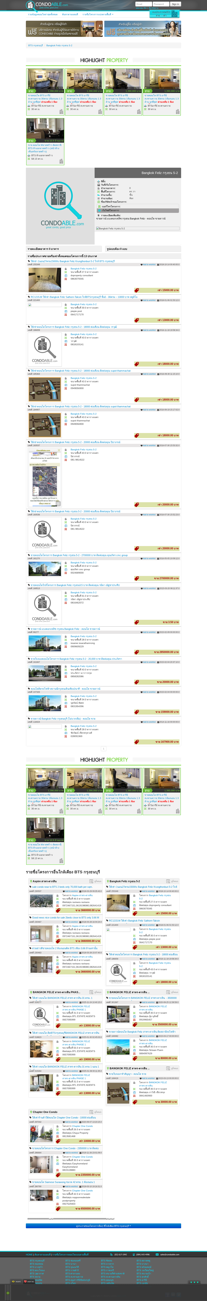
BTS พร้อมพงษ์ (144, 1267)
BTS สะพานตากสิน (110, 1276)
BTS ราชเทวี (107, 1270)
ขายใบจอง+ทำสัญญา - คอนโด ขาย (127, 1074)
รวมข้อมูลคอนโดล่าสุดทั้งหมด (43, 14)
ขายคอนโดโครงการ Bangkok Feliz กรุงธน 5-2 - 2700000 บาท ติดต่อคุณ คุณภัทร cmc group (79, 555)
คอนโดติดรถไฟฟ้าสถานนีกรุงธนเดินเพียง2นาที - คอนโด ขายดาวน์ (65, 688)
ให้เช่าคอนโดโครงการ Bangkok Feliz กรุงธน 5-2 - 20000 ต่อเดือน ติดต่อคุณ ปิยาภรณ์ (75, 442)
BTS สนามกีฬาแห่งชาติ (113, 1273)
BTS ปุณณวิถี (72, 1267)
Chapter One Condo (82, 1126)
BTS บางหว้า (36, 1267)
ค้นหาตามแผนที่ (70, 14)
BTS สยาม (35, 1276)
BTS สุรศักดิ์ (143, 1276)
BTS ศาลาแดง (72, 1273)
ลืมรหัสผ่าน (153, 8)
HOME (29, 1254)
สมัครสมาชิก (141, 8)
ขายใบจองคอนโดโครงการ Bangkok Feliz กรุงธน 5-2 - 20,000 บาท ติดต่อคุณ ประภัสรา (76, 658)
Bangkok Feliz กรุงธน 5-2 (59, 45)
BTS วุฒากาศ (37, 1273)
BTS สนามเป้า (144, 1273)
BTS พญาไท (107, 1267)
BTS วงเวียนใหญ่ (145, 1270)
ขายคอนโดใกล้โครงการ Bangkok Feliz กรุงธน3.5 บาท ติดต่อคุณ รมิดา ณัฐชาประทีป (75, 585)
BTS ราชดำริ (72, 1270)
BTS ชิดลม (106, 1260)
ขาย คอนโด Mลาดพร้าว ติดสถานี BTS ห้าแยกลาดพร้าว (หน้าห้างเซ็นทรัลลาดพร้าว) (44, 148)
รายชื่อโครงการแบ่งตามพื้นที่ (97, 14)
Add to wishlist (149, 264)
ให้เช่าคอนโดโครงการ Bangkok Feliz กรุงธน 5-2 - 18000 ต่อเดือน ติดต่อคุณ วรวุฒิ (74, 326)
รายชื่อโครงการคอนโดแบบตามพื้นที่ (70, 1254)
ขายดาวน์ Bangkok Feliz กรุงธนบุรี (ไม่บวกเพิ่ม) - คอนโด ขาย (63, 718)
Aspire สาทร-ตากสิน (82, 895)
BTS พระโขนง (37, 1270)
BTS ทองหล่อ (36, 1264)
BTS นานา (70, 1264)
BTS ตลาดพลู (143, 1260)
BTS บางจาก (107, 1264)
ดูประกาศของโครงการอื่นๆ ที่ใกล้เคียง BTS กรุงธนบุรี (103, 1225)
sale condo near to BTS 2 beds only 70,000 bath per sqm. (62, 886)
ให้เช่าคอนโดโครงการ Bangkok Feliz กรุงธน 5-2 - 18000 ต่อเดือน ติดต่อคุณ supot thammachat (81, 370)
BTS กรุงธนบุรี (35, 45)
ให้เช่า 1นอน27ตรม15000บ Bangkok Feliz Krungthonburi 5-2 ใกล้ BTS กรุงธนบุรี (73, 261)
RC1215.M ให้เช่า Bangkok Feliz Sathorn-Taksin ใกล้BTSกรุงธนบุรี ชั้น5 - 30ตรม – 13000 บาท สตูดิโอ (84, 297)
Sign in (175, 4)
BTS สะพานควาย (74, 1276)
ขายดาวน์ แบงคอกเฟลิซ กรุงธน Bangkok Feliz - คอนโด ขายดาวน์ (65, 629)
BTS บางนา (142, 1264)
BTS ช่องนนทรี (73, 1260)
